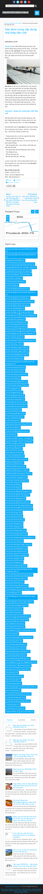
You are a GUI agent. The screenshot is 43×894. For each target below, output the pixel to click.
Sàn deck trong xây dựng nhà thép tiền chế (21, 31)
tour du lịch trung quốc (13, 582)
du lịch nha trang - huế (13, 344)
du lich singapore (11, 389)
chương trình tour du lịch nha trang (17, 271)
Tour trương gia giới (12, 683)
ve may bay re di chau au (14, 708)
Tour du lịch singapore (13, 562)
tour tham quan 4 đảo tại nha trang (17, 665)
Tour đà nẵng (10, 589)
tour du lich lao (11, 509)
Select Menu (37, 13)
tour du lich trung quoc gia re (15, 578)
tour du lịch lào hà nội (13, 516)
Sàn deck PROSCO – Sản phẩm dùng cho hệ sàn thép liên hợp (25, 865)
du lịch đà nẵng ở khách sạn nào (16, 305)
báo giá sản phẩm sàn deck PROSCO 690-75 (21, 255)
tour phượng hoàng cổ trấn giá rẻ (17, 658)
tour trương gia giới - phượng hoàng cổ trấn (20, 687)
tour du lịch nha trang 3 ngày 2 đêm (17, 544)
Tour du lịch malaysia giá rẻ (15, 534)
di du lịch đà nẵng (12, 274)
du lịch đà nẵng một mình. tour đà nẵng (18, 301)
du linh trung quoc (12, 420)
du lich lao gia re (11, 330)
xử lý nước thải (25, 712)
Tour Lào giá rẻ (21, 619)
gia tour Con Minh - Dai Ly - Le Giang (18, 438)
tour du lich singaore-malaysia (16, 555)
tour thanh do (10, 669)
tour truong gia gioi (12, 680)
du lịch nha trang (26, 340)
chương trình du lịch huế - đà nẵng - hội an (20, 267)
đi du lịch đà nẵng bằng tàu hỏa (16, 431)
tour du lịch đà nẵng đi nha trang (16, 495)
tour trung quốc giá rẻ (13, 676)
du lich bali (25, 274)
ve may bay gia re (12, 704)
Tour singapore (11, 662)
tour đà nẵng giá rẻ (25, 589)
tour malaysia (10, 630)
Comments (21, 720)
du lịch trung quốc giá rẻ (14, 413)
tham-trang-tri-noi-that (13, 452)
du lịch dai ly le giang (13, 278)
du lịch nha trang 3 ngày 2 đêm (16, 347)
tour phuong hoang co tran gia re (16, 651)
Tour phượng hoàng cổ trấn (15, 655)
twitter (17, 2)
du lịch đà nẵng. (11, 312)
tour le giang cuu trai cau (14, 623)
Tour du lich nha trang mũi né (15, 551)
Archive (33, 720)
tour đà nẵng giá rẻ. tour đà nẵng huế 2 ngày (20, 596)
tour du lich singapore (13, 559)
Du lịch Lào (20, 326)
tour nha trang (10, 634)
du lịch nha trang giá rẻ (13, 358)
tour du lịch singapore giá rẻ (15, 566)
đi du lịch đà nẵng (12, 427)
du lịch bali (5, 890)
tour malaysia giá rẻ (25, 630)
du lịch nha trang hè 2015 (14, 367)
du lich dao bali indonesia (14, 282)
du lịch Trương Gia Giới (13, 417)
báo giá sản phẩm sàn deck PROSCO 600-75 (21, 249)
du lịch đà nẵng (11, 285)
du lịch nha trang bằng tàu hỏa (16, 354)
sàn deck (16, 182)
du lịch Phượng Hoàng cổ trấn (16, 385)
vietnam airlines (11, 712)
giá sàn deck (10, 435)
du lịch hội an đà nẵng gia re (15, 323)
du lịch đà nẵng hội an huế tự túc (16, 298)
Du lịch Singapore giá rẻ (14, 396)
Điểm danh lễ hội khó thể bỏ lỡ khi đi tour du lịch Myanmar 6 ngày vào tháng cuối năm (24, 818)
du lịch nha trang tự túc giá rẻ (15, 374)
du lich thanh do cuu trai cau (15, 403)
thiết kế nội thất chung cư (14, 466)
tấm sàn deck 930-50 (13, 449)
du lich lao (9, 326)
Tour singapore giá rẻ (27, 662)
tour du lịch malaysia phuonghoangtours (19, 537)
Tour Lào (9, 619)
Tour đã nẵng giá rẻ (12, 593)
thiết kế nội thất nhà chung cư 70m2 (17, 474)
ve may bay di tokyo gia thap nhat (17, 701)
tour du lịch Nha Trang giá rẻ (15, 477)
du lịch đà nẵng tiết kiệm (14, 308)
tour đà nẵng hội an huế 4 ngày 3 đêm (18, 602)
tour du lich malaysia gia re (15, 530)
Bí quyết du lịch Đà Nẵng (14, 260)
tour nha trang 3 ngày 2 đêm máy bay (18, 637)
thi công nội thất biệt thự (14, 456)
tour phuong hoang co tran (14, 648)
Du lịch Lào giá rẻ (27, 330)
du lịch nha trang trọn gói (14, 371)
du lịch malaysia (27, 333)
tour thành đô (23, 669)
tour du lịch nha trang (13, 541)
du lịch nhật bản (22, 890)
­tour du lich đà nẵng (12, 484)
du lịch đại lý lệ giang (27, 316)
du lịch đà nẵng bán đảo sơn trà (16, 289)
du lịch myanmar (11, 340)
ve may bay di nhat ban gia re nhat (17, 694)
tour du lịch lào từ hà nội (14, 520)
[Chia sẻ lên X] (12, 186)
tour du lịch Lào (25, 509)
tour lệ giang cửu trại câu (14, 627)
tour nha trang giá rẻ (12, 641)
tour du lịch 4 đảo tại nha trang (16, 481)
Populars (10, 720)
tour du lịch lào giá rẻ (13, 512)
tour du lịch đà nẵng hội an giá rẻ (16, 502)
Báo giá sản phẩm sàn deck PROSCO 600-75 (23, 726)
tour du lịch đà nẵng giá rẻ (14, 498)
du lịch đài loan (11, 316)
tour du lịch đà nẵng (12, 488)
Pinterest (28, 2)
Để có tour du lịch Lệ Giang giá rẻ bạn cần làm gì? (25, 851)
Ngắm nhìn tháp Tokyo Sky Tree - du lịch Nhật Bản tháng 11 (25, 755)
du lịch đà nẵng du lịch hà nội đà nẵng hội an (20, 292)
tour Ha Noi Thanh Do (13, 609)
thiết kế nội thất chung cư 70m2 (16, 470)
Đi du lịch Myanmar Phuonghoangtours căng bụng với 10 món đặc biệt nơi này (24, 802)
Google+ (21, 2)
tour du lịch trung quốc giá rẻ (15, 585)
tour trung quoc (11, 673)
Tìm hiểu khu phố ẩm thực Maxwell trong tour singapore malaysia (24, 835)
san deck (10, 182)
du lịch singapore (37, 889)
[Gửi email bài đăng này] (7, 186)
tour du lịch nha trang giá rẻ (15, 548)
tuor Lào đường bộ (12, 690)
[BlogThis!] (9, 186)
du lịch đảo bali (13, 890)
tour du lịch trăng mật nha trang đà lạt (18, 575)
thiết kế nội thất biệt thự (13, 463)
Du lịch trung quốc (12, 410)
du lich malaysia (11, 333)
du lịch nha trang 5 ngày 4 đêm (16, 351)
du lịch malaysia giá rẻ (13, 337)
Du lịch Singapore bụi (13, 392)
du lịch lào (17, 889)
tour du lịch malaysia (12, 527)
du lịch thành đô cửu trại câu (15, 406)
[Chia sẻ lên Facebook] (14, 186)
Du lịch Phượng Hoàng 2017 (15, 381)
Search (36, 6)
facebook (14, 2)
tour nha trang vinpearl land (15, 644)
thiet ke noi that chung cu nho (15, 459)
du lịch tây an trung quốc (14, 399)
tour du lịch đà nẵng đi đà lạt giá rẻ (17, 491)
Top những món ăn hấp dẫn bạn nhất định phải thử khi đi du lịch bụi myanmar (25, 785)
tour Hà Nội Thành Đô (13, 612)
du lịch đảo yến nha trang (14, 319)
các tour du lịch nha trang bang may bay (19, 264)
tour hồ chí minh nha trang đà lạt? (17, 616)
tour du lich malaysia (12, 523)
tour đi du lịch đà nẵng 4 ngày (15, 605)
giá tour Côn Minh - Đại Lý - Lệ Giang (18, 442)
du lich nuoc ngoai (12, 378)
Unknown (18, 180)
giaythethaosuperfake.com (13, 886)
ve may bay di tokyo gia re (14, 697)
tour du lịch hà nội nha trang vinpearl (18, 505)
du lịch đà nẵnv (26, 312)
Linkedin (25, 2)
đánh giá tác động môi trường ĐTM (17, 424)
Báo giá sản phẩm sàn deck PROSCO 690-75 (23, 741)
